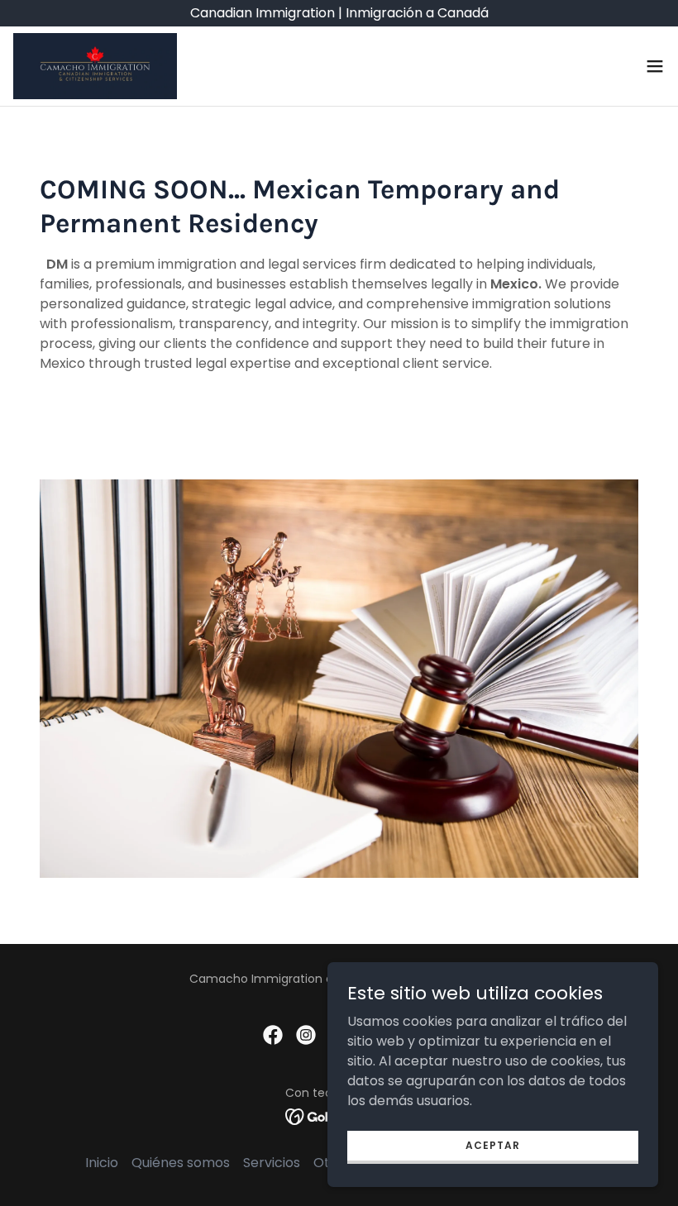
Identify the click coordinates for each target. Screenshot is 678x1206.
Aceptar (493, 1144)
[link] (95, 66)
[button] (654, 66)
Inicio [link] (101, 1162)
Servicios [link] (271, 1162)
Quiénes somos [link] (180, 1162)
